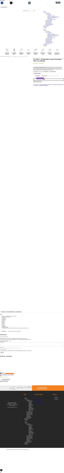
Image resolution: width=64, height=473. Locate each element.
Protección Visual (48, 43)
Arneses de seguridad (51, 15)
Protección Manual (49, 23)
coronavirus (59, 84)
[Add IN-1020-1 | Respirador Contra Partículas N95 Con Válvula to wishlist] (48, 80)
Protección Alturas (49, 32)
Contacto (45, 27)
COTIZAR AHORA (37, 73)
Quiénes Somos (46, 44)
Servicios (45, 26)
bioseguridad (55, 84)
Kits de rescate (50, 18)
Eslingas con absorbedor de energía (53, 16)
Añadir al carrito (40, 78)
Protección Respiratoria (49, 24)
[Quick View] (1, 379)
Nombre (1, 347)
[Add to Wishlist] (44, 78)
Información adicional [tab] (10, 311)
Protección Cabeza (49, 21)
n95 (38, 85)
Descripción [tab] (3, 311)
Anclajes (49, 33)
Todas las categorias (7, 53)
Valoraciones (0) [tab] (18, 311)
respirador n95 (42, 85)
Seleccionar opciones (5, 379)
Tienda (45, 12)
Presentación (37, 75)
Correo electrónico (3, 349)
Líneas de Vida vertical (51, 19)
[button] (37, 81)
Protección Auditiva (49, 20)
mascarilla (36, 85)
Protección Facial (48, 22)
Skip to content (2, 0)
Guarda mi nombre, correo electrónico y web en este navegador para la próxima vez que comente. (16, 350)
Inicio (45, 11)
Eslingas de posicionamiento (52, 17)
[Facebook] (2, 3)
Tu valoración (2, 341)
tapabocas (46, 85)
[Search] (34, 10)
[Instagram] (11, 3)
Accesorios (47, 13)
